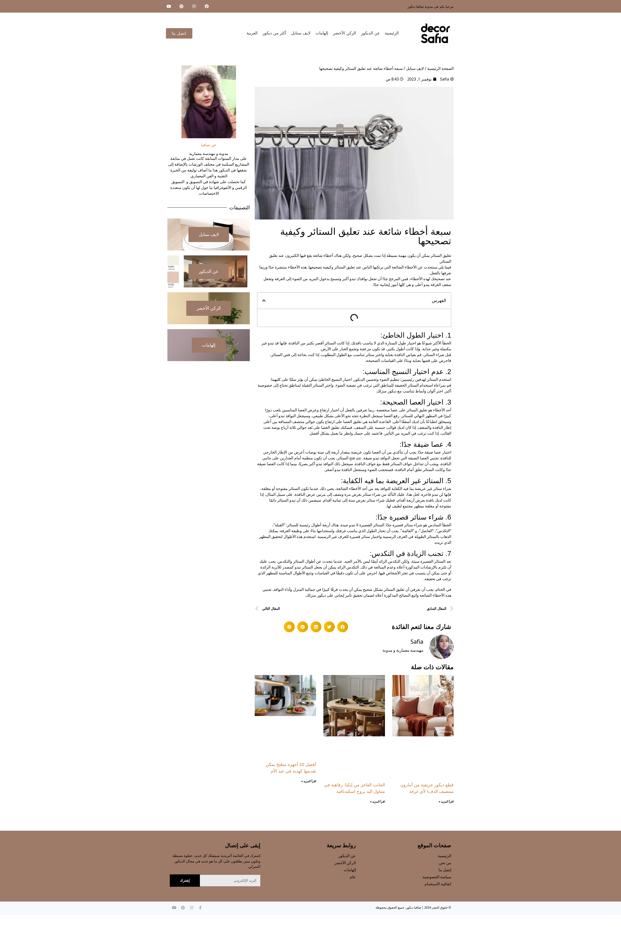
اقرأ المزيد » (446, 801)
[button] (264, 300)
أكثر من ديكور (274, 33)
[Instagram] (194, 6)
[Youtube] (169, 6)
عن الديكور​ (370, 33)
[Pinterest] (181, 6)
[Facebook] (207, 6)
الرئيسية (392, 33)
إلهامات (321, 33)
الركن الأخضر (344, 33)
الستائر (436, 255)
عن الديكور (209, 271)
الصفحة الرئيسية (440, 68)
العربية (252, 33)
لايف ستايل (300, 33)
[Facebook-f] (200, 908)
